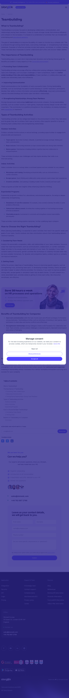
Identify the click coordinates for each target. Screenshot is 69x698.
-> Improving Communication (13, 394)
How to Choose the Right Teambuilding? (16, 409)
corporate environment (40, 61)
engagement (8, 109)
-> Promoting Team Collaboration (15, 391)
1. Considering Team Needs (13, 412)
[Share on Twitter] (7, 440)
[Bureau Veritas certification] (19, 662)
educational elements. (20, 37)
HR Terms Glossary (6, 690)
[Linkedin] (17, 648)
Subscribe (62, 431)
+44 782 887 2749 (19, 500)
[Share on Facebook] (2, 440)
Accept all (34, 359)
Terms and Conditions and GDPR (11, 687)
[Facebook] (3, 648)
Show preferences (34, 354)
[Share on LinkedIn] (12, 440)
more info (56, 344)
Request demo (20, 7)
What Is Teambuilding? (10, 386)
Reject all (35, 349)
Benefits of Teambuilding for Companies (16, 417)
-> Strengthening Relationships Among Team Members (21, 396)
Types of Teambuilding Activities (13, 399)
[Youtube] (10, 648)
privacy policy (51, 552)
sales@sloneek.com (20, 496)
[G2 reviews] (6, 662)
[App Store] (20, 670)
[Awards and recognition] (34, 662)
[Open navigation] (66, 7)
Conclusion (8, 420)
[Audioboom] (24, 648)
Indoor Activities (10, 404)
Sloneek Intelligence (53, 2)
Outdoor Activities (10, 402)
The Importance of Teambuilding (13, 389)
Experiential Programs (11, 407)
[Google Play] (7, 670)
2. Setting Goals (9, 414)
